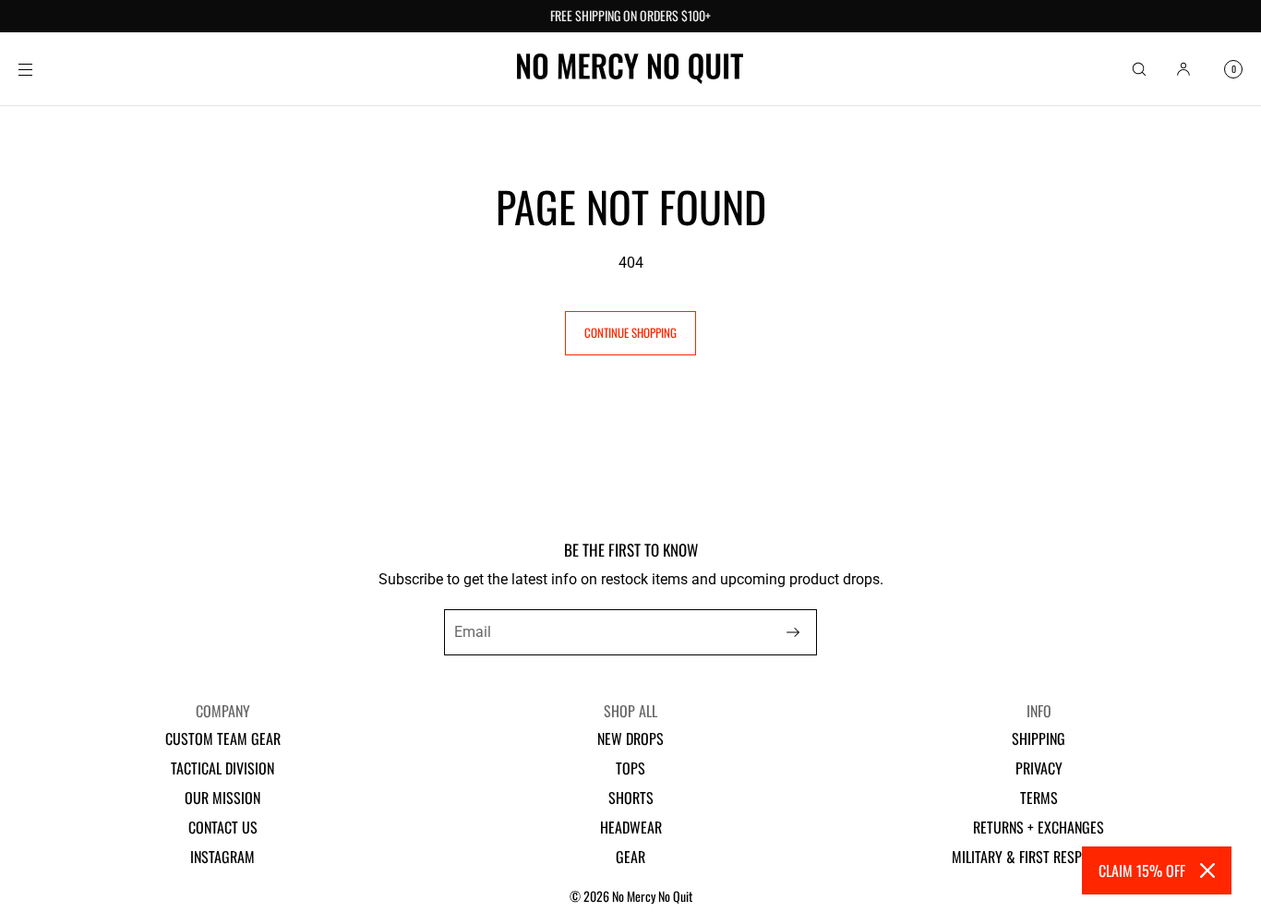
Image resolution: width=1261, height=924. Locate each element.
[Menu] (40, 68)
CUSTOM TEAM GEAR (223, 738)
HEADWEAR (631, 827)
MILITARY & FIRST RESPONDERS (1039, 857)
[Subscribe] (793, 632)
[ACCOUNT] (1183, 68)
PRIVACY (1039, 768)
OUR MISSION (222, 797)
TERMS (1039, 797)
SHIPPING (1038, 738)
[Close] (1207, 870)
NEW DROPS (630, 738)
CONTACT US (223, 827)
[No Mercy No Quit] (630, 69)
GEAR (630, 857)
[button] (1139, 68)
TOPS (630, 768)
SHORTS (631, 797)
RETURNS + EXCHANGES (1038, 827)
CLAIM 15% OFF (1142, 870)
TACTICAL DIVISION (222, 768)
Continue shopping (630, 332)
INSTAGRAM (222, 857)
